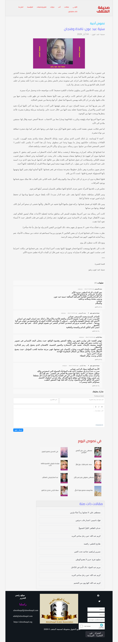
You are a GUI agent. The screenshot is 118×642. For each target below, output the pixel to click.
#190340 (63, 313)
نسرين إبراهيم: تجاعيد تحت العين (87, 552)
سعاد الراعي (99, 337)
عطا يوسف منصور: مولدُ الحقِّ (84, 490)
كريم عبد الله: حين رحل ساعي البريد (86, 536)
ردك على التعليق (98, 307)
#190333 (80, 289)
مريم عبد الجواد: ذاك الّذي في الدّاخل (85, 567)
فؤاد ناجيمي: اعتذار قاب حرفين (88, 520)
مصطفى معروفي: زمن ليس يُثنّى (84, 477)
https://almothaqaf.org (23, 622)
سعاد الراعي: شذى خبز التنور (50, 490)
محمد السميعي (98, 289)
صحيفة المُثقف (103, 9)
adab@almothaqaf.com (23, 616)
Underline (96, 407)
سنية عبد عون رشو (94, 313)
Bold (102, 407)
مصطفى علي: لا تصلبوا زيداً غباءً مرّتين (85, 512)
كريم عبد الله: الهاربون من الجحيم (87, 583)
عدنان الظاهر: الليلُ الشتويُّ (89, 528)
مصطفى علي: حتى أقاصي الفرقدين (84, 451)
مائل (99, 407)
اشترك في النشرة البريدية (95, 634)
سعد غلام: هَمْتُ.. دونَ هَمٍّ (84, 464)
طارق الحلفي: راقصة (92, 544)
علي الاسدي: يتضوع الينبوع (50, 451)
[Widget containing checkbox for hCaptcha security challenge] (92, 626)
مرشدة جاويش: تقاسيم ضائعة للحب (50, 464)
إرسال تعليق (18, 430)
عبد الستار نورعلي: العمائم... (50, 477)
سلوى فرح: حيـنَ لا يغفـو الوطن (88, 559)
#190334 (81, 337)
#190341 (64, 365)
